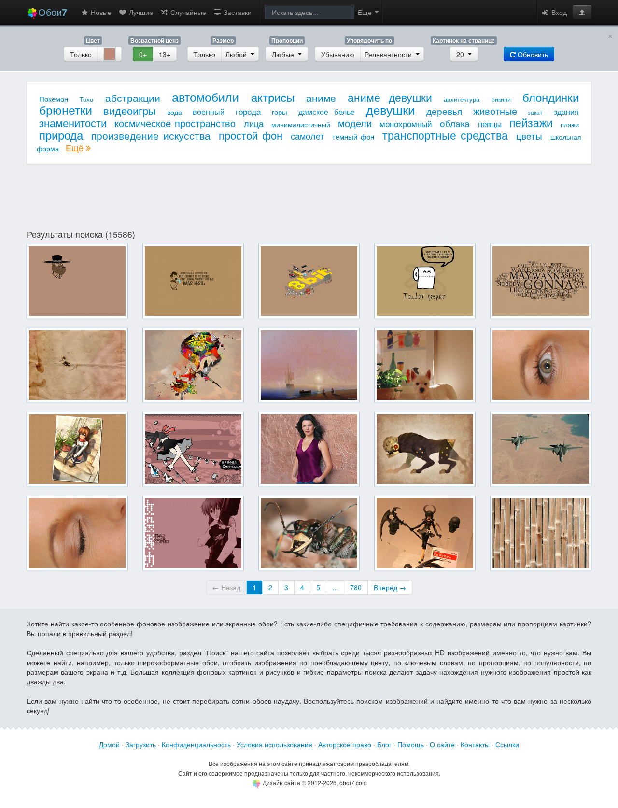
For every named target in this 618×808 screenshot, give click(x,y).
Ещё (76, 147)
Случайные (187, 12)
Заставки (237, 12)
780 (356, 587)
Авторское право (344, 744)
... (335, 587)
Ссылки (507, 744)
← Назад (226, 587)
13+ (164, 54)
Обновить (532, 54)
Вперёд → (390, 587)
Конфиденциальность (196, 744)
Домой (109, 744)
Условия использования (274, 744)
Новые (100, 12)
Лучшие (140, 12)
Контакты (475, 744)
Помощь (410, 744)
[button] (582, 12)
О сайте (442, 744)
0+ (143, 54)
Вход (558, 12)
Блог (384, 744)
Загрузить (141, 744)
